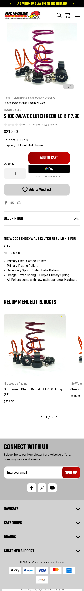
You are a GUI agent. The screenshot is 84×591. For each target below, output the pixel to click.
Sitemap (59, 562)
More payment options (49, 176)
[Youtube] (52, 487)
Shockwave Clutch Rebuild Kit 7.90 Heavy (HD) (33, 391)
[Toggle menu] (77, 15)
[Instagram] (42, 487)
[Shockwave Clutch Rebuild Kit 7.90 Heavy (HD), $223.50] (35, 345)
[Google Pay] (49, 169)
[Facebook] (6, 203)
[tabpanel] (35, 360)
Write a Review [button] (49, 124)
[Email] (12, 203)
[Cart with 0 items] (67, 15)
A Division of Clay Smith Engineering (42, 3)
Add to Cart (35, 370)
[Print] (19, 203)
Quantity (9, 163)
